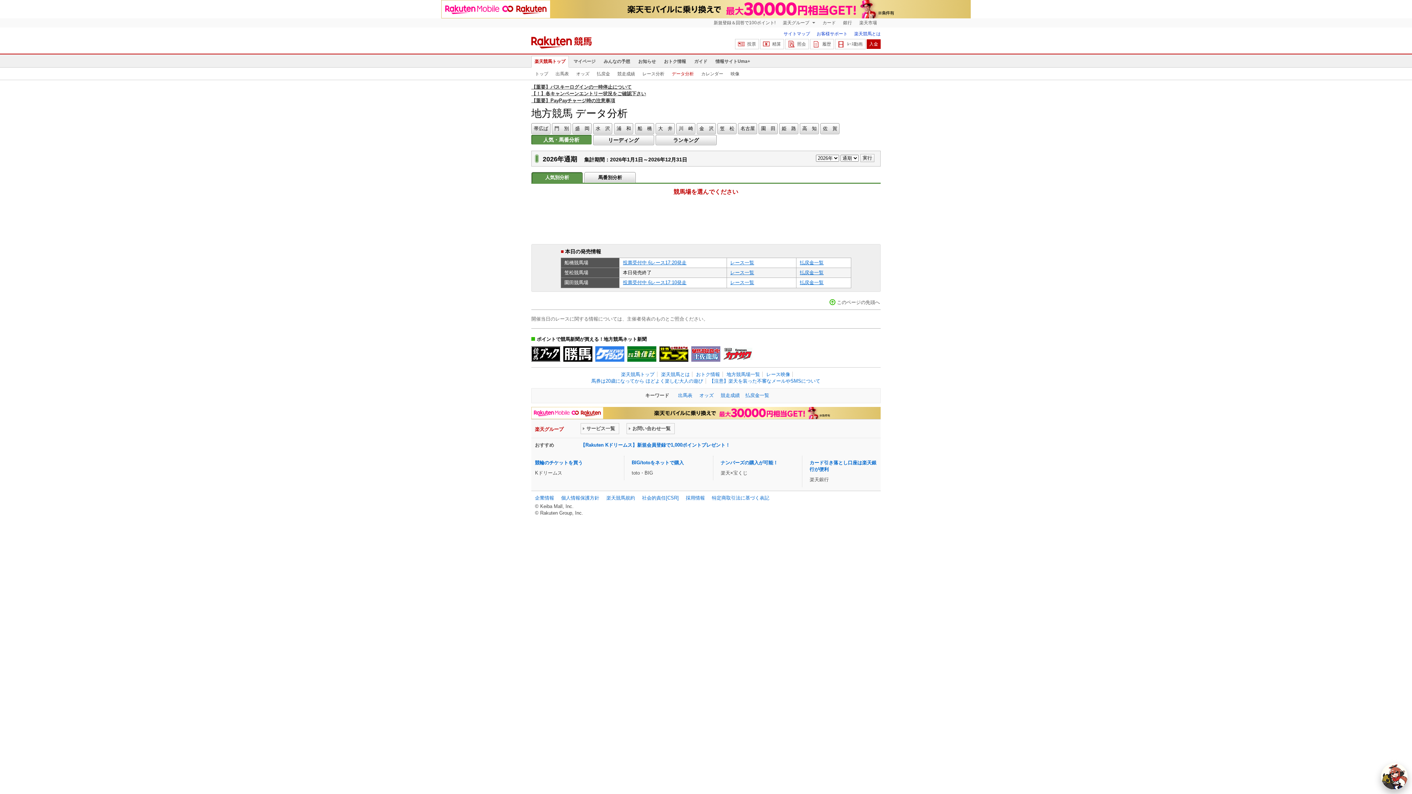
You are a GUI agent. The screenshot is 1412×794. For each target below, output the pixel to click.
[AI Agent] (1394, 776)
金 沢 (706, 128)
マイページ (585, 61)
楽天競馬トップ (550, 61)
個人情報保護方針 (580, 498)
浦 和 (624, 128)
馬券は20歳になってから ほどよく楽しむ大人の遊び (647, 381)
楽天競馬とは (867, 33)
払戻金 (603, 73)
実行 (867, 158)
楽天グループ (796, 22)
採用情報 (695, 498)
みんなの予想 (617, 61)
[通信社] (641, 354)
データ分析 (683, 73)
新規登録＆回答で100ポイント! (744, 22)
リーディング (623, 140)
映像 (735, 73)
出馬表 (562, 73)
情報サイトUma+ (733, 61)
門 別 (562, 128)
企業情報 (544, 498)
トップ (541, 73)
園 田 (768, 128)
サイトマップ (797, 33)
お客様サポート (832, 33)
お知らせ (647, 61)
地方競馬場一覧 (743, 374)
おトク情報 (675, 61)
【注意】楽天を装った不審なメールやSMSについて (764, 381)
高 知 (809, 128)
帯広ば (541, 128)
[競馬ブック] (545, 354)
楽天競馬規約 (620, 498)
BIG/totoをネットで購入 (658, 462)
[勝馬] (577, 354)
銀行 (847, 22)
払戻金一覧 (812, 262)
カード (829, 22)
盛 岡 (582, 128)
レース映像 (778, 374)
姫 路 (789, 128)
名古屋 (748, 128)
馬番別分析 (610, 177)
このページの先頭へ (858, 302)
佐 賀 (830, 128)
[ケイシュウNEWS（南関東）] (609, 354)
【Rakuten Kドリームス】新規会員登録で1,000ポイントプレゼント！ (655, 445)
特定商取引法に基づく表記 (740, 498)
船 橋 (645, 128)
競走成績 (626, 73)
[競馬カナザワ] (737, 354)
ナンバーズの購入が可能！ (749, 462)
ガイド (700, 61)
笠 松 (727, 128)
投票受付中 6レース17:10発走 (655, 282)
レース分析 (653, 73)
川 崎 (686, 128)
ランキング (686, 140)
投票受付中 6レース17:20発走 (655, 262)
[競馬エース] (673, 354)
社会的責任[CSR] (660, 498)
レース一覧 (742, 262)
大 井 (665, 128)
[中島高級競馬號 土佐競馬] (705, 354)
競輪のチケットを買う (559, 462)
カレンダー (712, 73)
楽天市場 (868, 22)
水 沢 (603, 128)
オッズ (582, 73)
